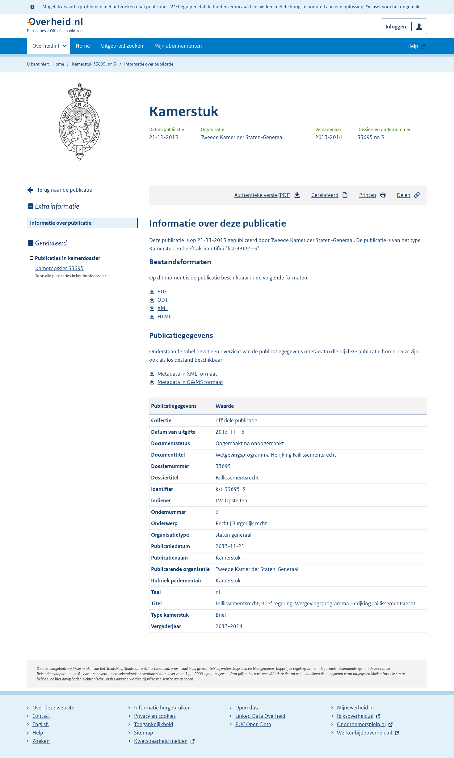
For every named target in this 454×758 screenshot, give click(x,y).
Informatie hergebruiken (162, 707)
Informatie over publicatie (60, 222)
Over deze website (53, 707)
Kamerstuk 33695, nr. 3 (94, 64)
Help (37, 732)
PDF (162, 292)
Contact (41, 716)
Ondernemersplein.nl (361, 724)
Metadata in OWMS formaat (190, 382)
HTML (164, 317)
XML (163, 309)
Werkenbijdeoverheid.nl (364, 732)
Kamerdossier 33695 (59, 268)
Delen (403, 195)
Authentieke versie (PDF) (264, 197)
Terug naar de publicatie (64, 189)
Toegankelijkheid (153, 724)
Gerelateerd (324, 195)
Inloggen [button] (395, 26)
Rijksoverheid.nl (355, 716)
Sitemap (143, 732)
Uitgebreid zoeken (122, 45)
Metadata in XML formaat (187, 374)
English (40, 724)
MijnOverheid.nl (355, 707)
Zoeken (41, 741)
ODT (163, 300)
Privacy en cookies (155, 716)
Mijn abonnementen (178, 45)
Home (83, 45)
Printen (367, 195)
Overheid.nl (45, 47)
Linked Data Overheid (260, 716)
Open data (247, 707)
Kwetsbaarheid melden (161, 741)
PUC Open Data (253, 724)
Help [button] (412, 46)
